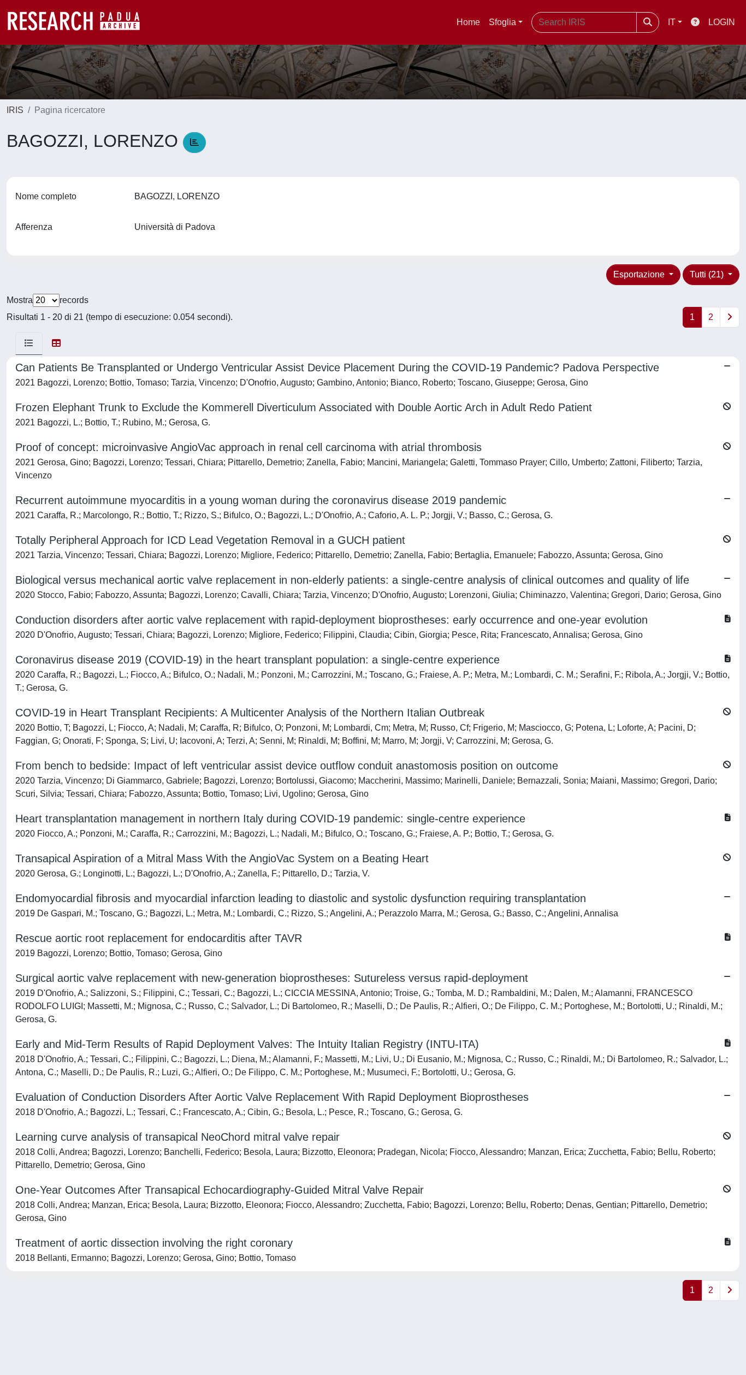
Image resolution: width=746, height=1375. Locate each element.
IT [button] (672, 22)
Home (468, 22)
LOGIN (721, 22)
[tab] (29, 343)
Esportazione (640, 274)
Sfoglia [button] (502, 22)
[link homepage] (79, 22)
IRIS (15, 110)
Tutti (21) (708, 274)
